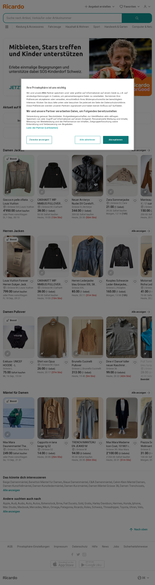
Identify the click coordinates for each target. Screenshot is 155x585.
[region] (77, 114)
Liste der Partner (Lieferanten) (42, 127)
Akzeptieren (115, 140)
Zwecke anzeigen (39, 140)
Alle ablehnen (87, 140)
